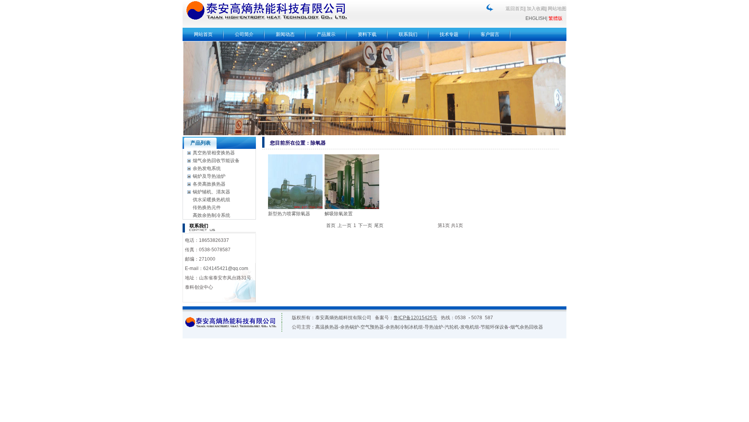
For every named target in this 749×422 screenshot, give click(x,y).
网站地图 (557, 8)
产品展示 (326, 34)
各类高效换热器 (209, 184)
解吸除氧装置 (339, 213)
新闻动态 (285, 34)
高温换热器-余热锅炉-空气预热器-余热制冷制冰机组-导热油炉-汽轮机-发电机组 (397, 327)
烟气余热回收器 (526, 327)
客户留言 (490, 34)
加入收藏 (536, 8)
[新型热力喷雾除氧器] (295, 181)
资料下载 (367, 34)
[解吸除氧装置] (352, 181)
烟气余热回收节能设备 (216, 160)
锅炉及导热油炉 (209, 176)
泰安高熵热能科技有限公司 (343, 317)
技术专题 (449, 34)
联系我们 (408, 34)
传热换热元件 (207, 207)
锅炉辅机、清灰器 (211, 192)
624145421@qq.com (225, 268)
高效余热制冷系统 (211, 215)
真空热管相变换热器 (214, 153)
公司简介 (244, 34)
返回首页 (515, 8)
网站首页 (203, 34)
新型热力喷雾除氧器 (289, 213)
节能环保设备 (495, 327)
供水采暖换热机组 (211, 199)
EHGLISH (535, 18)
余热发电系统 (207, 168)
